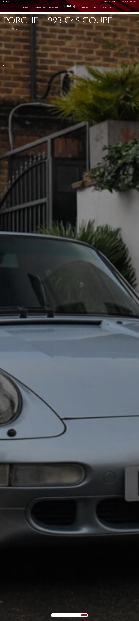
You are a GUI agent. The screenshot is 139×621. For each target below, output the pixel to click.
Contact (95, 7)
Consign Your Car (38, 7)
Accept (84, 615)
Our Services (53, 7)
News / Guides (107, 7)
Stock (25, 7)
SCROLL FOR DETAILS (3, 53)
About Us (84, 7)
